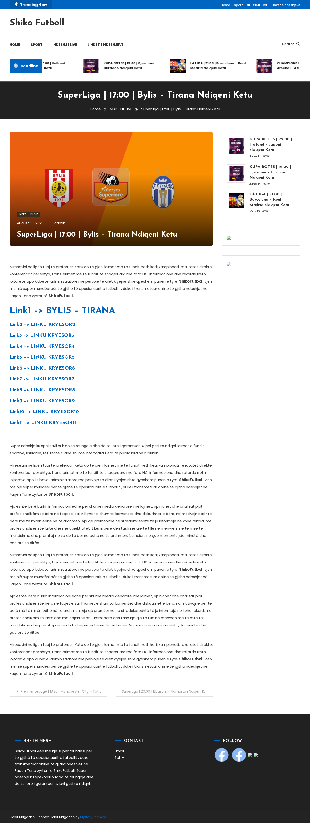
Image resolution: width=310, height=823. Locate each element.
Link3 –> (42, 335)
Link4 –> (42, 346)
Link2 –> (42, 324)
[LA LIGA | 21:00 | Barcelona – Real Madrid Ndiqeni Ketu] (236, 201)
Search (288, 43)
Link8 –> (42, 390)
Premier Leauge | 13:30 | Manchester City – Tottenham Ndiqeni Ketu (64, 691)
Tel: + (119, 757)
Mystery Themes (93, 817)
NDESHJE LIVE (257, 5)
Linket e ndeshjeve (286, 5)
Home (225, 5)
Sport (238, 5)
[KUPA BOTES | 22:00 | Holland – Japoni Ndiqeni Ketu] (236, 146)
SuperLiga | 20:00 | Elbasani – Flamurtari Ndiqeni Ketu (166, 691)
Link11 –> (43, 422)
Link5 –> (42, 357)
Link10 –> (44, 412)
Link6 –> (42, 368)
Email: (119, 750)
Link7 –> (42, 379)
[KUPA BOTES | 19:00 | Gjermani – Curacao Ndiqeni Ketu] (236, 173)
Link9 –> (42, 401)
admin (59, 223)
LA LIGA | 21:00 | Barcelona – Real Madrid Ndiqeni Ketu (212, 65)
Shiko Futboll (37, 23)
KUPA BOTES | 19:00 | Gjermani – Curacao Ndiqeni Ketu (125, 65)
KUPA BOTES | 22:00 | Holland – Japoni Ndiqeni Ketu (270, 144)
